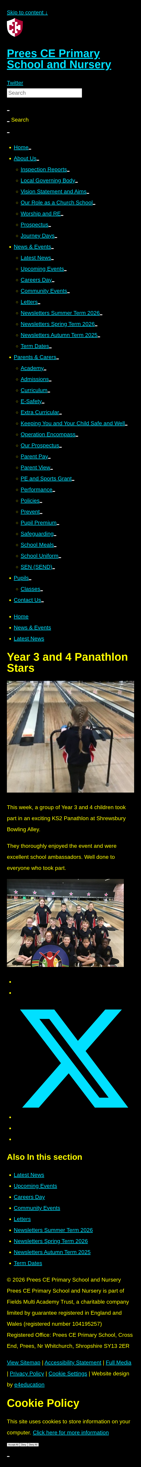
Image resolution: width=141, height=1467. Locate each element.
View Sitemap (23, 1362)
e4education (29, 1384)
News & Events (32, 627)
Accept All (13, 1444)
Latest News (29, 638)
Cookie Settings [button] (67, 1373)
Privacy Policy (27, 1373)
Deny (23, 1444)
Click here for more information (71, 1432)
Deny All (33, 1444)
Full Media (118, 1362)
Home (21, 616)
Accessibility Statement (73, 1362)
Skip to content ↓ (27, 12)
